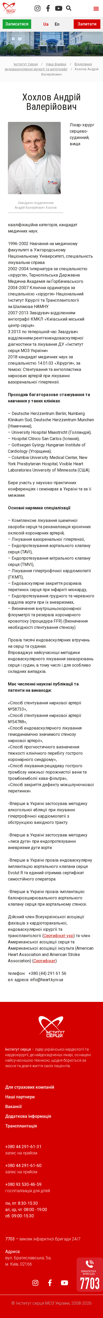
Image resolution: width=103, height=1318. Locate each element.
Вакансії (13, 1106)
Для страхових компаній (29, 1087)
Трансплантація (21, 1125)
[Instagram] (37, 8)
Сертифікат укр (58, 935)
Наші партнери (20, 1096)
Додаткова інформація (28, 1116)
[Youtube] (58, 8)
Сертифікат (44, 960)
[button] (96, 8)
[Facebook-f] (48, 8)
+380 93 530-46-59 (23, 1184)
